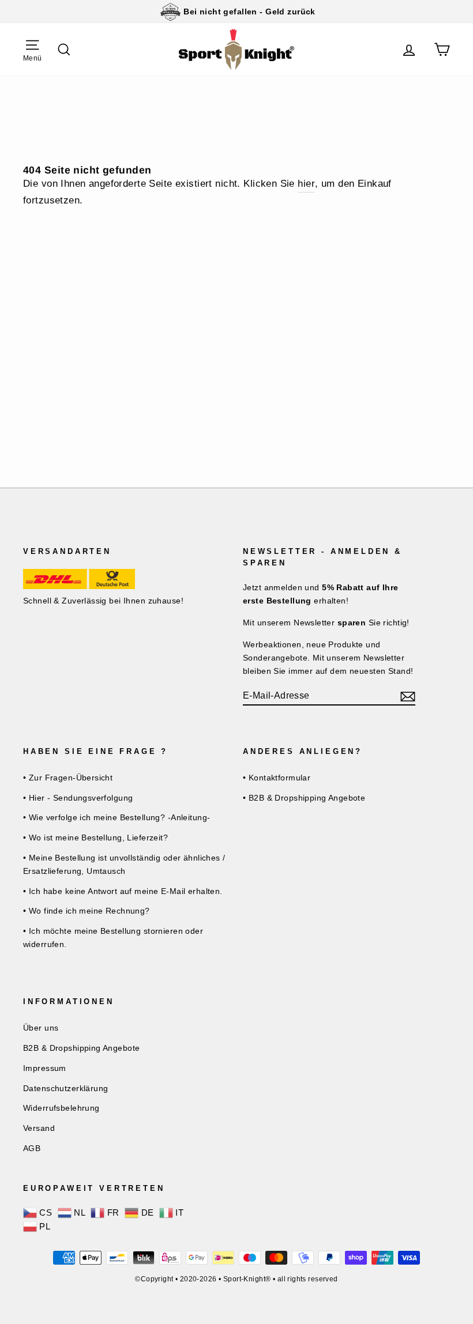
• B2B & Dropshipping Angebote (304, 797)
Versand (39, 1128)
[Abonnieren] (407, 696)
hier (306, 183)
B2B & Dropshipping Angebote (81, 1048)
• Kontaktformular (276, 777)
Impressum (44, 1068)
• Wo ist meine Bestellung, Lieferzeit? (95, 837)
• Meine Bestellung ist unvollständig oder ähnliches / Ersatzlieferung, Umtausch (124, 864)
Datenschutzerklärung (65, 1088)
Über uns (40, 1027)
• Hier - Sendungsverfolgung (78, 797)
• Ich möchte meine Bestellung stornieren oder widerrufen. (113, 937)
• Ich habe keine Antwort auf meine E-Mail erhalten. (123, 891)
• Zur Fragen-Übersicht (67, 777)
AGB (31, 1148)
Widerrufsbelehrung (61, 1107)
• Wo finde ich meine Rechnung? (86, 910)
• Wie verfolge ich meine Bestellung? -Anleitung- (116, 817)
